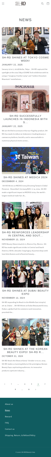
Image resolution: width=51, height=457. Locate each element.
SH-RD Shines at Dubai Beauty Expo (25, 292)
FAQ (7, 423)
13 (29, 389)
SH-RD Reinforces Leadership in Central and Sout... (25, 234)
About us (9, 404)
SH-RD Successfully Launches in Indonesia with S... (26, 119)
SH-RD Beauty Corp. (28, 452)
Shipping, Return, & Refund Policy (20, 435)
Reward (8, 417)
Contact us (9, 429)
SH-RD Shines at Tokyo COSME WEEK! (25, 59)
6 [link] (38, 384)
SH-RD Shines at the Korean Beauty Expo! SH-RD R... (25, 350)
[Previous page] (5, 384)
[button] (3, 3)
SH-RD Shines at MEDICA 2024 (25, 177)
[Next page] (35, 389)
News (7, 410)
